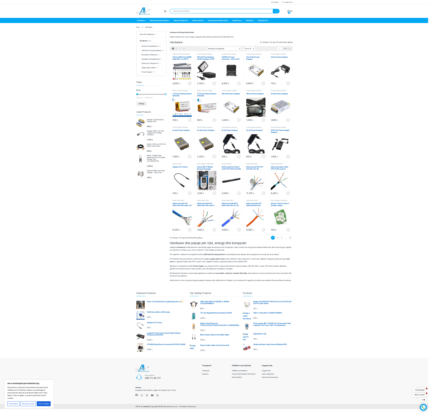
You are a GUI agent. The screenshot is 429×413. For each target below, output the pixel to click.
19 (290, 238)
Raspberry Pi (263, 20)
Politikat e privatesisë (239, 371)
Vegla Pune (236, 20)
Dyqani (276, 2)
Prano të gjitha (43, 404)
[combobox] (221, 11)
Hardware (141, 20)
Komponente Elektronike (217, 20)
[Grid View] (173, 48)
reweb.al (146, 406)
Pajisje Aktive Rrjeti (150, 68)
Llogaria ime (288, 2)
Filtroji (141, 104)
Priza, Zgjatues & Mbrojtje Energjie (205, 164)
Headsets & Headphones (152, 59)
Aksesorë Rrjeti (226, 164)
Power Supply (201, 54)
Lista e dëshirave (268, 374)
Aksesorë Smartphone (151, 46)
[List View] (180, 48)
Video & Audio (197, 20)
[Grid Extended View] (177, 48)
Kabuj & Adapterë (180, 20)
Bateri (174, 90)
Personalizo (13, 404)
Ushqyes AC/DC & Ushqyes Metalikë (206, 54)
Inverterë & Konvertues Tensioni (229, 54)
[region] (29, 394)
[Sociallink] (136, 395)
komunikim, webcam (224, 273)
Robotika (249, 20)
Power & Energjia (182, 90)
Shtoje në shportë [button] (189, 83)
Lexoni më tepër (213, 83)
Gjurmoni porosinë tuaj (270, 377)
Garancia (205, 374)
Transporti (205, 371)
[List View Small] (184, 48)
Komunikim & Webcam (151, 55)
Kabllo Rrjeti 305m (252, 164)
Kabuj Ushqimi (177, 164)
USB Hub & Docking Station (181, 54)
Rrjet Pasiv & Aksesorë (151, 63)
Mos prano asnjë (28, 404)
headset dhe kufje (240, 273)
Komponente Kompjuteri (159, 20)
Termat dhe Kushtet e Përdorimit (243, 374)
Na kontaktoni (237, 377)
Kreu (138, 27)
